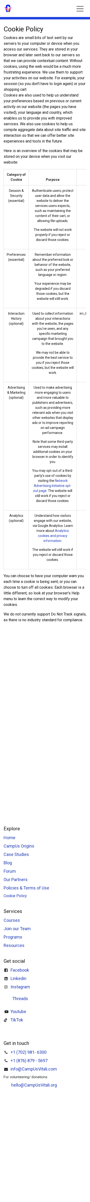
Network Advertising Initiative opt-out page (52, 486)
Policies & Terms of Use (26, 887)
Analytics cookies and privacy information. (53, 536)
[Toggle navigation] (80, 8)
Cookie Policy (15, 896)
